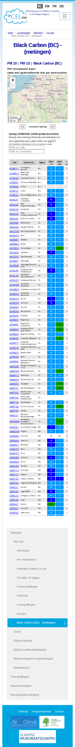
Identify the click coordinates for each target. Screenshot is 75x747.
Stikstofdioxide (23, 640)
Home (10, 33)
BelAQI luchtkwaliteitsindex (30, 649)
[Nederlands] (31, 16)
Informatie (23, 550)
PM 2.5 (25, 63)
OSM (64, 121)
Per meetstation (26, 559)
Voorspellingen (26, 604)
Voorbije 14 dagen (28, 577)
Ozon (17, 631)
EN (47, 6)
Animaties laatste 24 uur (32, 568)
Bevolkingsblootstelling (25, 694)
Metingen (38, 33)
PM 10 (12, 63)
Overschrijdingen (27, 586)
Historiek (22, 595)
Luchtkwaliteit (23, 33)
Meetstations (22, 667)
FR (54, 6)
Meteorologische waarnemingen (33, 658)
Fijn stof (50, 33)
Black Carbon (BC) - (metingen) (36, 622)
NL (40, 6)
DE (62, 6)
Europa (21, 613)
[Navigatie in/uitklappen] (64, 16)
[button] (13, 80)
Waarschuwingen (21, 685)
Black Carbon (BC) (47, 63)
